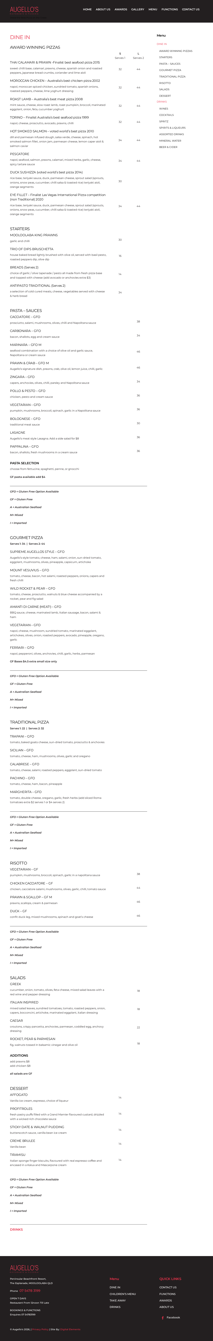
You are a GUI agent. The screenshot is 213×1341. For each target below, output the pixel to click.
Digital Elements (70, 1329)
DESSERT (19, 1088)
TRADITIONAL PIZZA (29, 722)
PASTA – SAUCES (26, 310)
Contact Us (191, 9)
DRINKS (16, 1229)
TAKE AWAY (118, 1300)
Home (87, 9)
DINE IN (20, 37)
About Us (103, 9)
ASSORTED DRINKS (171, 134)
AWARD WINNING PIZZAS (35, 47)
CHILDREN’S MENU (123, 1294)
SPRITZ (163, 121)
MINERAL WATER (170, 140)
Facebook (173, 1317)
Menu (153, 9)
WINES (163, 108)
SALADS (18, 977)
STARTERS (20, 228)
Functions (170, 9)
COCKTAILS (166, 115)
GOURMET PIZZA (26, 537)
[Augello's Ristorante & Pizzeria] (24, 13)
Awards (121, 9)
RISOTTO (18, 863)
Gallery (137, 9)
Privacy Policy (40, 1329)
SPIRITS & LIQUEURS (172, 127)
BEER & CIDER (168, 147)
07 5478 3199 (29, 1291)
